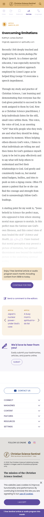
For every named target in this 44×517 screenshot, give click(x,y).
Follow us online (17, 443)
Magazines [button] (9, 405)
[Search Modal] (40, 4)
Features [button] (8, 416)
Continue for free (22, 285)
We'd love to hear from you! (25, 346)
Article (11, 23)
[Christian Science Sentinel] (22, 4)
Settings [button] (8, 426)
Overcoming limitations (20, 33)
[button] (5, 320)
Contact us (24, 390)
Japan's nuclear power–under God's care (13, 320)
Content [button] (8, 410)
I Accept (22, 502)
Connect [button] (8, 400)
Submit (16, 362)
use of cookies (26, 493)
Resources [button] (9, 421)
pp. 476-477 (16, 239)
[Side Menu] (4, 4)
